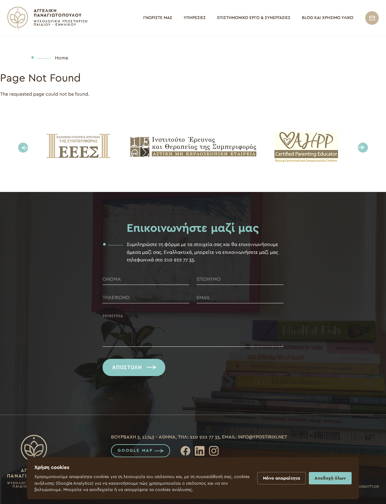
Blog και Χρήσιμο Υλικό (327, 18)
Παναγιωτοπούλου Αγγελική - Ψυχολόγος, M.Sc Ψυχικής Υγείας (47, 18)
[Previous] (23, 148)
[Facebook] (185, 451)
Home (61, 58)
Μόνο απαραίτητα (281, 478)
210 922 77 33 (205, 437)
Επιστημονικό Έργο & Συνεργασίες (253, 18)
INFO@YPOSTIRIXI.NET (262, 437)
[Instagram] (214, 451)
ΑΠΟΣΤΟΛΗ (127, 367)
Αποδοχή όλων (330, 478)
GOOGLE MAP (135, 450)
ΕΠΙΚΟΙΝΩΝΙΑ (372, 18)
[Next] (363, 148)
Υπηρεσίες (195, 18)
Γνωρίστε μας (157, 18)
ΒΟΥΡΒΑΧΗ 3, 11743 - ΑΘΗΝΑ (143, 437)
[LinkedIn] (199, 451)
